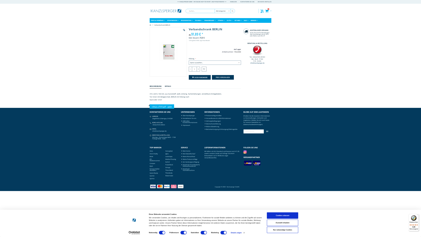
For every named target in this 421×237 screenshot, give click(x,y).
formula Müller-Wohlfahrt (155, 169)
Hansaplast (169, 151)
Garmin (152, 176)
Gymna (152, 178)
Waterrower (169, 175)
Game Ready (154, 173)
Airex (151, 151)
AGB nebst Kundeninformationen (190, 121)
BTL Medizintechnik (155, 160)
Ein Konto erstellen (264, 2)
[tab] (157, 86)
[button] (184, 31)
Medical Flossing (170, 159)
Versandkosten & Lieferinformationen (218, 118)
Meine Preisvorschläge (190, 159)
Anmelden (233, 2)
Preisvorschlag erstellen (214, 115)
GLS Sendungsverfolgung (191, 162)
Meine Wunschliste (189, 156)
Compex (152, 163)
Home (150, 25)
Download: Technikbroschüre (188, 169)
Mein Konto (186, 151)
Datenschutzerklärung (213, 124)
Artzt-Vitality (154, 153)
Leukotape (168, 156)
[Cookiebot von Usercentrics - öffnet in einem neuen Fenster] (134, 232)
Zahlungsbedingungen (213, 121)
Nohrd (167, 162)
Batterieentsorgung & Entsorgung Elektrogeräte (221, 129)
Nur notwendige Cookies (282, 230)
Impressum (186, 125)
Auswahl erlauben (282, 223)
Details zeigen (236, 233)
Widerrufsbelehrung (212, 126)
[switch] (183, 233)
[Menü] (417, 215)
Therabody (169, 173)
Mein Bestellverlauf (189, 153)
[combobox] (210, 11)
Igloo (167, 153)
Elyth (151, 166)
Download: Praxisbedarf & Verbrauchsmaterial (191, 165)
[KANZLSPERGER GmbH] (166, 11)
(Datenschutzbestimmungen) (253, 124)
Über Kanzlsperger (189, 115)
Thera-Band (169, 170)
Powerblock (169, 164)
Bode (151, 156)
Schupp (167, 167)
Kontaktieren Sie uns (247, 2)
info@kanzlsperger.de (257, 63)
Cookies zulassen (282, 215)
